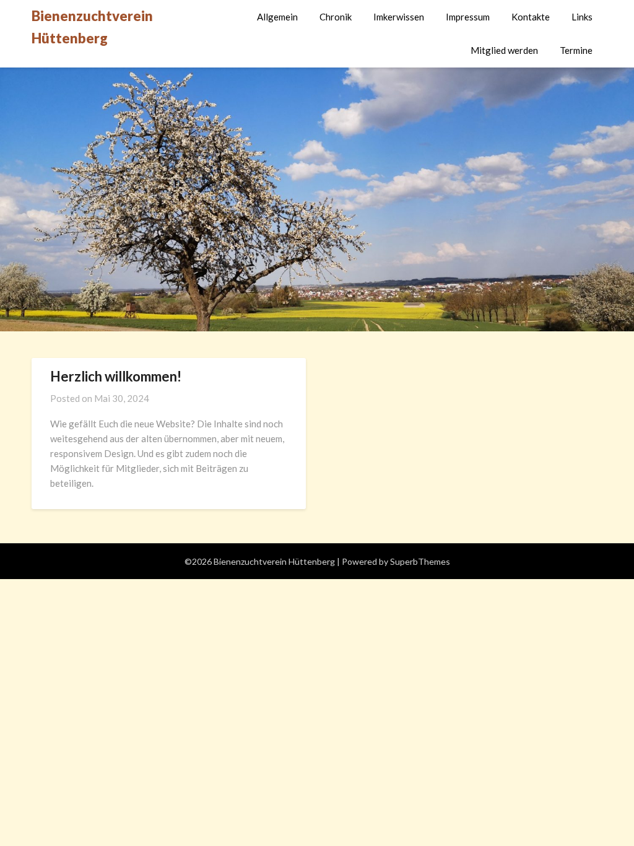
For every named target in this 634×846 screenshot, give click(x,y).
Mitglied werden (504, 50)
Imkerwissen (398, 16)
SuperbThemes (420, 561)
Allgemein (277, 16)
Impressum (468, 16)
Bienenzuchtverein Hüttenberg (92, 26)
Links (582, 16)
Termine (576, 50)
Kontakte (530, 16)
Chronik (335, 16)
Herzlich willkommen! (115, 376)
